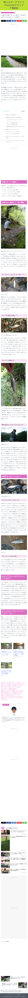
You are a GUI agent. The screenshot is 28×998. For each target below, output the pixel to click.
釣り (21, 697)
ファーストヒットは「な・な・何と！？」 (14, 120)
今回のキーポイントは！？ (12, 129)
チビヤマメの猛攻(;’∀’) (12, 124)
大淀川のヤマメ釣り (18, 693)
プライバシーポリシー (11, 994)
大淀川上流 (4, 695)
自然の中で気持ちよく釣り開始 (13, 117)
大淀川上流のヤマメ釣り (15, 697)
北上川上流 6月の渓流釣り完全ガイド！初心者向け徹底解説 (6, 672)
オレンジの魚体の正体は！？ (13, 122)
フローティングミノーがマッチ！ (14, 131)
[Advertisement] (14, 40)
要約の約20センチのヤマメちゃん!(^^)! (16, 126)
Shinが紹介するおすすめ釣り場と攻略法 (8, 12)
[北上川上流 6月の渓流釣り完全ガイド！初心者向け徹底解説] (6, 665)
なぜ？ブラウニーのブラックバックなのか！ (15, 137)
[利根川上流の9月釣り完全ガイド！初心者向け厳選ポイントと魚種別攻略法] (18, 646)
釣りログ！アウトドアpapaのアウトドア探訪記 (14, 5)
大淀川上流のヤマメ (5, 697)
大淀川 (3, 693)
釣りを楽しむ (4, 699)
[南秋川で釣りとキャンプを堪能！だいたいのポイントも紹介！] (6, 646)
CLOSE (23, 111)
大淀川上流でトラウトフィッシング (13, 695)
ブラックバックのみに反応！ (13, 133)
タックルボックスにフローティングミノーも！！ (15, 141)
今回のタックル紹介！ (11, 114)
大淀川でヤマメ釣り (10, 693)
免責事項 (18, 994)
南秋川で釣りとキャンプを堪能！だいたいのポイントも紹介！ (6, 653)
